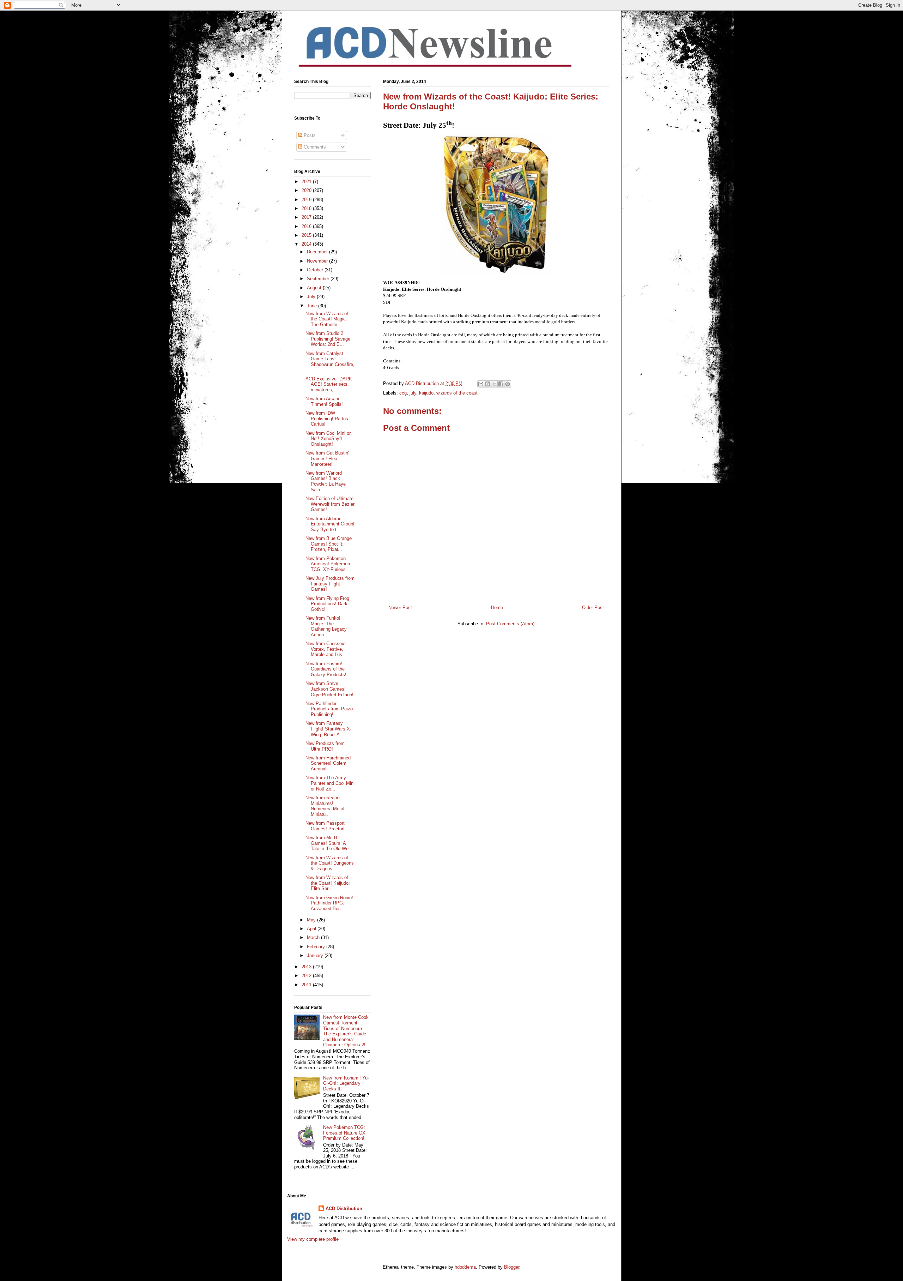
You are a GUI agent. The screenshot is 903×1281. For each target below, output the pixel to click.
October (316, 269)
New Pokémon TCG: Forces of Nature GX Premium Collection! (344, 1133)
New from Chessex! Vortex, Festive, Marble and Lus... (325, 649)
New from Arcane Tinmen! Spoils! (324, 401)
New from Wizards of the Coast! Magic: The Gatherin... (326, 319)
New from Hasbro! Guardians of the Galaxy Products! (325, 669)
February (316, 946)
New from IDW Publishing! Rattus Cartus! (326, 418)
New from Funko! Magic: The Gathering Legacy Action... (326, 626)
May (312, 919)
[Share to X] (494, 383)
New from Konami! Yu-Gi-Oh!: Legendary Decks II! (346, 1083)
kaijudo (426, 393)
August (315, 287)
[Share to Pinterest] (507, 383)
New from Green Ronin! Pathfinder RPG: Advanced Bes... (329, 903)
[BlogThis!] (487, 383)
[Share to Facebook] (500, 383)
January (316, 955)
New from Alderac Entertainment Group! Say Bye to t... (329, 524)
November (318, 261)
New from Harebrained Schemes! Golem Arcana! (328, 763)
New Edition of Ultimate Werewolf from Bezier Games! (329, 504)
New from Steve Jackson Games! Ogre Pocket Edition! (329, 689)
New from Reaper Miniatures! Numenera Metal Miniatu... (324, 806)
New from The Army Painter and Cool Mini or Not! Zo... (329, 783)
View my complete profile (313, 1239)
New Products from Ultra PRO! (325, 746)
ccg (403, 393)
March (314, 937)
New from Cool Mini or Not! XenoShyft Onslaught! (328, 439)
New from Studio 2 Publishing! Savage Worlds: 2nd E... (327, 339)
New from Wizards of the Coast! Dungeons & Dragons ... (329, 863)
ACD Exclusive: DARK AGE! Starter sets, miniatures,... (328, 384)
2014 (307, 244)
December (318, 251)
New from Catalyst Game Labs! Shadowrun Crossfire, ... (329, 362)
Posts (309, 135)
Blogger (511, 1267)
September (319, 278)
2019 (307, 199)
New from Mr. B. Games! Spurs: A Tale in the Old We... (329, 843)
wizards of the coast (457, 393)
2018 (307, 208)
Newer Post (400, 607)
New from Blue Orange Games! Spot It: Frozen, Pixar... (328, 544)
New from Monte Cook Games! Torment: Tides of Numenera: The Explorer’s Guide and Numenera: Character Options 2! (346, 1031)
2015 (307, 235)
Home (497, 607)
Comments (314, 147)
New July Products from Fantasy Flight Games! (329, 584)
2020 (307, 190)
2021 (307, 181)
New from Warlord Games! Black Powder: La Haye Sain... (325, 481)
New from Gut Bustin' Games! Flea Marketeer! (327, 458)
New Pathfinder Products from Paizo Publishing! (329, 709)
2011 (307, 984)
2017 (307, 217)
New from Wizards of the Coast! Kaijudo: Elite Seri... (327, 883)
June (312, 305)
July (312, 296)
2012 (307, 975)
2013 (307, 966)
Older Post (593, 607)
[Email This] (480, 383)
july (413, 393)
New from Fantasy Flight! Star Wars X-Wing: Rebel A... (328, 729)
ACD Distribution (344, 1208)
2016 (307, 226)
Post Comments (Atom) (510, 623)
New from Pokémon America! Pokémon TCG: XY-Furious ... (328, 564)
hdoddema (465, 1267)
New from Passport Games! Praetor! (325, 825)
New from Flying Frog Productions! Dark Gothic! (327, 604)
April (312, 928)
